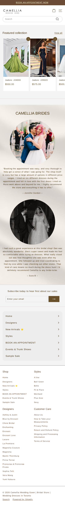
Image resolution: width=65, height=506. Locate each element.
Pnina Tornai (9, 460)
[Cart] (53, 10)
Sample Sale (9, 402)
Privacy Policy (41, 426)
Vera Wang (8, 475)
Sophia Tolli (8, 471)
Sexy (36, 402)
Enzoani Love (9, 435)
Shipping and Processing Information (46, 435)
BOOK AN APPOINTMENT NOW (32, 2)
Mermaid (38, 394)
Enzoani (6, 431)
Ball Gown (39, 382)
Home (5, 377)
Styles (5, 390)
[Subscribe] (54, 299)
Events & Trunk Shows (13, 398)
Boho (36, 386)
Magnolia (7, 452)
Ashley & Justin (10, 415)
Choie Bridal (9, 423)
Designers (7, 382)
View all (58, 33)
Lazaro (6, 439)
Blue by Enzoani (10, 419)
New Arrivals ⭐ (10, 386)
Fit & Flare (39, 390)
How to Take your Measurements (42, 420)
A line (36, 377)
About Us (38, 415)
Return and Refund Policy (46, 430)
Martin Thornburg (11, 456)
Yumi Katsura (9, 479)
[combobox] (32, 19)
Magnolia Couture (11, 448)
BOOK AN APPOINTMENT (15, 394)
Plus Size (38, 398)
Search (6, 499)
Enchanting (8, 427)
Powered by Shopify (23, 499)
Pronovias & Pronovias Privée (13, 465)
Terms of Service (42, 441)
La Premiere (8, 444)
